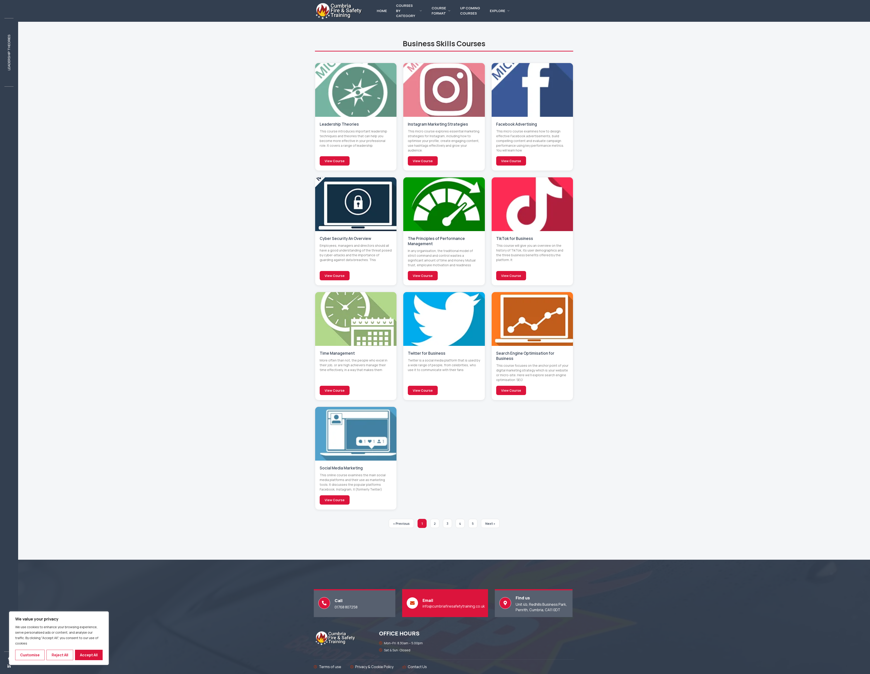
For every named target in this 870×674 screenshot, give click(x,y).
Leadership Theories (9, 52)
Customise (30, 654)
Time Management (337, 353)
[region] (59, 638)
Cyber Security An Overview (345, 238)
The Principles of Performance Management (436, 241)
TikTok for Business (514, 238)
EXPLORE (497, 10)
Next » (490, 523)
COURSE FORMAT (439, 10)
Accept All (89, 654)
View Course (335, 161)
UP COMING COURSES (470, 10)
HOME (382, 10)
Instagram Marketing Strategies (438, 124)
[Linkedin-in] (9, 666)
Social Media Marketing (341, 468)
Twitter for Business (426, 353)
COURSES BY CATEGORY (405, 10)
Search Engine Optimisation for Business (525, 356)
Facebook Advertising (516, 124)
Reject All (60, 654)
